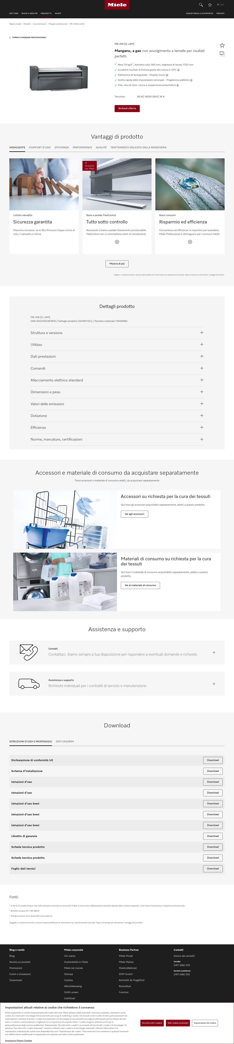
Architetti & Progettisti (132, 980)
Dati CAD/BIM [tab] (65, 741)
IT (218, 5)
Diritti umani (71, 992)
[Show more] (117, 242)
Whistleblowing (73, 986)
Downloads (15, 980)
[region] (117, 1023)
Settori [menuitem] (13, 14)
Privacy (20, 1041)
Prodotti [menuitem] (46, 14)
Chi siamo (69, 956)
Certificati (69, 998)
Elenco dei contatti (184, 956)
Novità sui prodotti (20, 962)
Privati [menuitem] (220, 14)
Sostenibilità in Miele (76, 962)
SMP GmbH (126, 974)
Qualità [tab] (101, 147)
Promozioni (15, 968)
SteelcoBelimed (128, 968)
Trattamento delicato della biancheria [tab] (138, 147)
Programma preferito (177, 80)
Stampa (68, 974)
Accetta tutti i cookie (152, 1023)
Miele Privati (126, 956)
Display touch (157, 75)
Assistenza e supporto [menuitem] (199, 14)
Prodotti (27, 24)
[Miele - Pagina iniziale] (117, 5)
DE (222, 5)
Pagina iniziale (15, 24)
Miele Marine (126, 962)
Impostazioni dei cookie (205, 1023)
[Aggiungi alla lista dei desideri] (210, 4)
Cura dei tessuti (39, 24)
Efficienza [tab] (62, 147)
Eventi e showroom (20, 974)
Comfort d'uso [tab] (40, 147)
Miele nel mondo (73, 968)
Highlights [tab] (17, 147)
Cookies (28, 1041)
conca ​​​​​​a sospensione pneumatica (157, 85)
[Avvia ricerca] (201, 4)
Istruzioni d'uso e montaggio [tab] (30, 741)
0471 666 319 (182, 965)
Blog (11, 956)
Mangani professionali (58, 24)
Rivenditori (125, 986)
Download (213, 760)
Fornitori (123, 992)
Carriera (68, 980)
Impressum (10, 1041)
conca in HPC (169, 70)
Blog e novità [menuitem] (30, 14)
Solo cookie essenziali (178, 1023)
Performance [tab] (82, 147)
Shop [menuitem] (58, 14)
